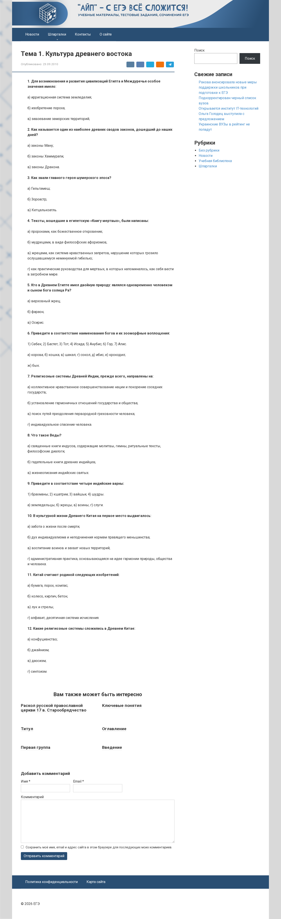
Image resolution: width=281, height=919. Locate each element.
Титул (27, 728)
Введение (112, 747)
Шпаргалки (57, 34)
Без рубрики (209, 150)
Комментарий (32, 797)
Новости (32, 34)
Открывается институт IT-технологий (228, 108)
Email (78, 781)
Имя (25, 781)
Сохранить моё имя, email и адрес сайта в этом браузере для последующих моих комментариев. (99, 847)
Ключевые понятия (122, 705)
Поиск (199, 50)
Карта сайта (95, 882)
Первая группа (35, 747)
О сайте (106, 34)
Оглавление (114, 728)
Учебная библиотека (215, 161)
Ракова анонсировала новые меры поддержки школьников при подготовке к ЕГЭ (228, 87)
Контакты (83, 34)
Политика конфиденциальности (51, 882)
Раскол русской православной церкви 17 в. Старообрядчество (53, 708)
